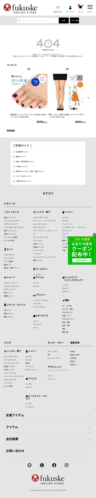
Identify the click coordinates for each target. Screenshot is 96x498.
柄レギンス (7, 310)
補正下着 (65, 332)
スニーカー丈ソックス (40, 237)
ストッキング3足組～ (11, 237)
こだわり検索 (74, 20)
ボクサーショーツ (10, 289)
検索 (63, 20)
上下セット (66, 291)
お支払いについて (22, 166)
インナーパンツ (67, 224)
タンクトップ (66, 237)
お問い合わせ (15, 450)
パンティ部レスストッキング (14, 227)
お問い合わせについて (23, 181)
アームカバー (42, 269)
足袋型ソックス (38, 247)
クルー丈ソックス (39, 227)
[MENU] (89, 7)
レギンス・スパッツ (15, 304)
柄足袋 (72, 361)
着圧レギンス (8, 317)
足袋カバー (74, 364)
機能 (67, 300)
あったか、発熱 (67, 309)
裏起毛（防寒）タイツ (11, 268)
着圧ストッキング (10, 217)
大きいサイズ (42, 315)
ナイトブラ (37, 304)
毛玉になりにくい (68, 319)
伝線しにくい (66, 315)
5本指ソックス (38, 244)
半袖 (63, 250)
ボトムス (65, 221)
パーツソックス (38, 250)
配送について (20, 156)
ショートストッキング (11, 221)
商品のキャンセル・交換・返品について (30, 171)
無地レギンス (8, 313)
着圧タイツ (7, 264)
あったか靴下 (8, 386)
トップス (65, 217)
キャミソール (66, 230)
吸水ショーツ (8, 292)
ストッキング (12, 212)
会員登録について (22, 152)
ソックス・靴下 (43, 212)
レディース (9, 203)
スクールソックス (54, 358)
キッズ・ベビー (56, 342)
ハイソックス (37, 240)
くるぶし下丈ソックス (40, 217)
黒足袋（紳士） (75, 355)
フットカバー (37, 254)
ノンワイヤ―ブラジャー (41, 300)
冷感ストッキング (10, 234)
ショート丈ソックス (40, 224)
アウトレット (55, 366)
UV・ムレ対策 (67, 306)
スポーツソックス (10, 373)
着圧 (63, 329)
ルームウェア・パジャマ (36, 397)
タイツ (9, 249)
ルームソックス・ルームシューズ (44, 257)
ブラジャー (41, 295)
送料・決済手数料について (25, 161)
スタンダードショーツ (11, 286)
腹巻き (64, 240)
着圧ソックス (37, 260)
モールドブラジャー (40, 307)
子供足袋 (73, 358)
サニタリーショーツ (11, 283)
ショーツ (65, 234)
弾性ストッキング (10, 230)
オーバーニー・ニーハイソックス (44, 221)
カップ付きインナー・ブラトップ (73, 227)
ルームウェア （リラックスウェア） (73, 278)
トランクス (29, 366)
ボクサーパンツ (31, 370)
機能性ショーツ (9, 296)
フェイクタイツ (9, 255)
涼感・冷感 (66, 325)
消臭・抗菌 (66, 322)
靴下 (49, 355)
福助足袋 (74, 342)
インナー (69, 212)
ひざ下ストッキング (11, 224)
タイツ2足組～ (9, 261)
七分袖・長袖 (66, 247)
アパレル (40, 277)
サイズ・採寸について (23, 176)
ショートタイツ (9, 258)
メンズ (7, 342)
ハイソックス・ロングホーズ (14, 376)
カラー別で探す (9, 240)
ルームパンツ (30, 407)
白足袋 (72, 351)
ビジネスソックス (10, 379)
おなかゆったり (67, 312)
